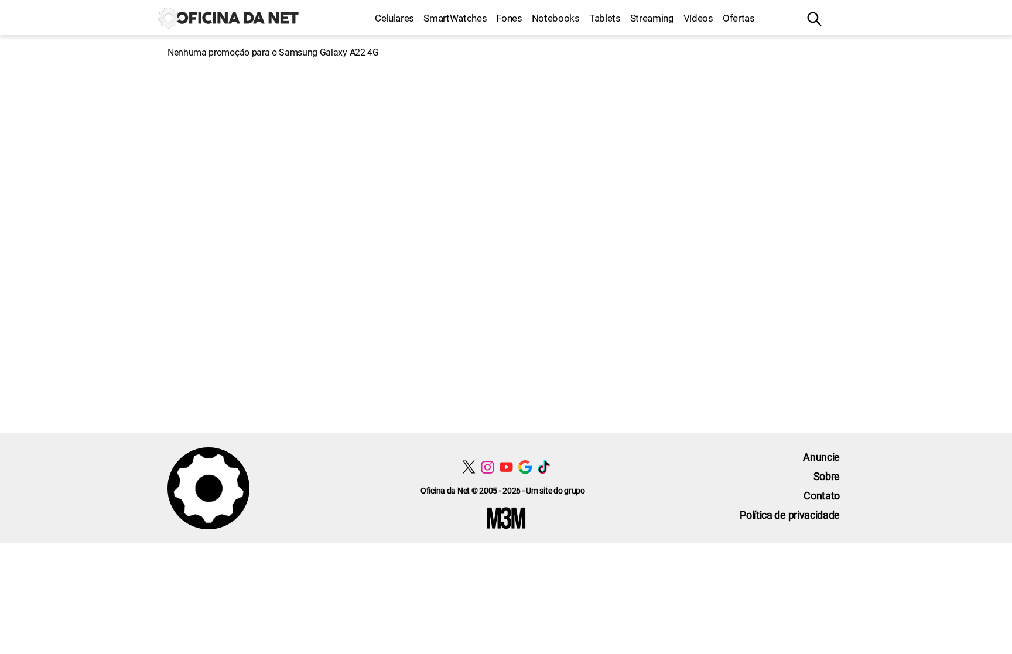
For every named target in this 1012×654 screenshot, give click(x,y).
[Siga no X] (468, 467)
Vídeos (698, 18)
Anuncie (821, 457)
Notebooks (556, 18)
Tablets (605, 18)
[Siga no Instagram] (487, 467)
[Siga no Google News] (525, 467)
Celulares (394, 18)
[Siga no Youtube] (506, 467)
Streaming (652, 18)
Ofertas (739, 18)
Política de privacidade (790, 515)
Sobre (826, 476)
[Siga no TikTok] (543, 467)
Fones (509, 18)
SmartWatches (455, 18)
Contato (822, 495)
